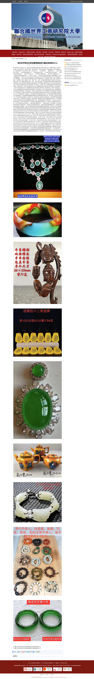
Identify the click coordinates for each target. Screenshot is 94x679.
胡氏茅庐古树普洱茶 (50, 57)
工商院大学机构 (30, 52)
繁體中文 (26, 1)
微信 (39, 651)
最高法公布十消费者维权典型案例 (72, 62)
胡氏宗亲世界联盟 (39, 54)
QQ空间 (20, 651)
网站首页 (14, 52)
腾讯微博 (30, 651)
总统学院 (38, 52)
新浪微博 (25, 651)
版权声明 (42, 674)
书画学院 (57, 52)
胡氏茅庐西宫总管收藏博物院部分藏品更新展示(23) (29, 648)
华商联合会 (48, 54)
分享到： (15, 651)
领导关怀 (63, 52)
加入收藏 (20, 1)
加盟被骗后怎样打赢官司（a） (72, 75)
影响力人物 (70, 52)
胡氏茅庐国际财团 (72, 54)
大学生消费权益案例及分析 (71, 69)
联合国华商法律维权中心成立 (72, 68)
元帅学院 (44, 52)
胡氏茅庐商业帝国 (28, 54)
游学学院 (19, 54)
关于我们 (47, 674)
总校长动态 (22, 52)
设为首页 (14, 1)
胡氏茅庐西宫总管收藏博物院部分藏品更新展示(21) (29, 646)
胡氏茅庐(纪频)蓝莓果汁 (59, 54)
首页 (14, 58)
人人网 (35, 651)
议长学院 (51, 52)
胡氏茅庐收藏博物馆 (20, 58)
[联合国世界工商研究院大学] (47, 26)
